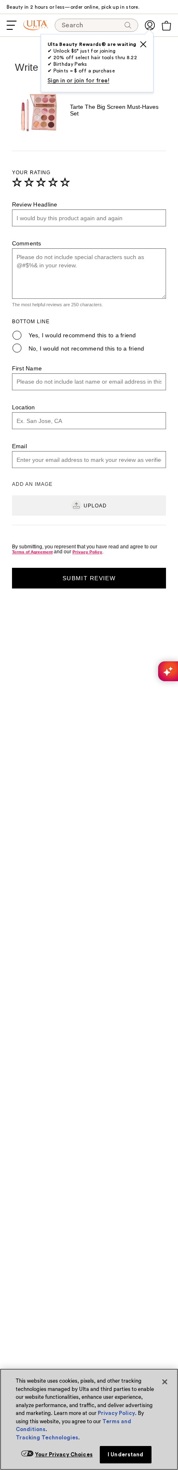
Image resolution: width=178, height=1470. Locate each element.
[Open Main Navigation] (12, 25)
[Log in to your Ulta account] (150, 25)
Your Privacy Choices (64, 1454)
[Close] (165, 1382)
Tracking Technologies (47, 1437)
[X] (143, 44)
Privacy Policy (116, 1413)
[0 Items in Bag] (166, 25)
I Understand (126, 1454)
